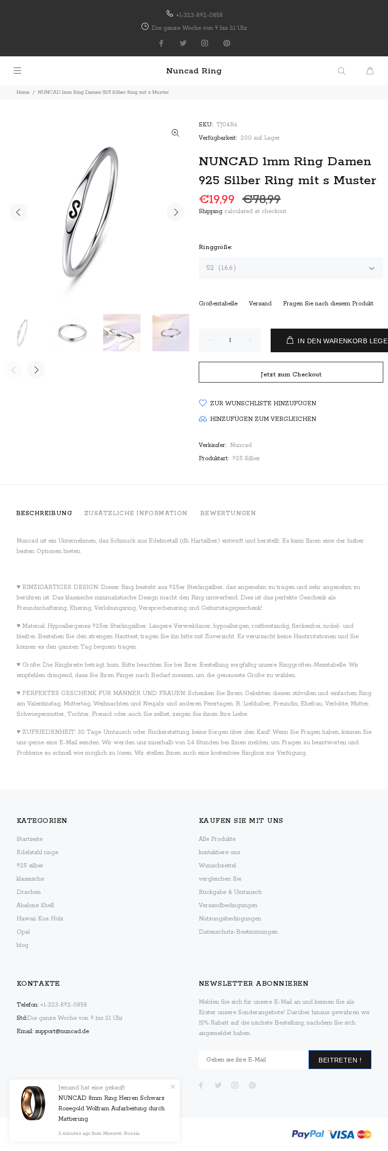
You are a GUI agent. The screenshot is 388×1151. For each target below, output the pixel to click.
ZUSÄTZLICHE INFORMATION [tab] (136, 513)
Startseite (30, 839)
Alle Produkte (217, 839)
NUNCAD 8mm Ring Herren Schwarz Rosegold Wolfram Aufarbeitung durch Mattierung (111, 1109)
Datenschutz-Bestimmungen (238, 932)
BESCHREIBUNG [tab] (44, 513)
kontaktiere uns (219, 852)
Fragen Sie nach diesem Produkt (328, 303)
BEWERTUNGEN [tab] (228, 513)
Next (176, 212)
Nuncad (241, 445)
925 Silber (246, 458)
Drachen (29, 892)
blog (22, 945)
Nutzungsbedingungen (230, 918)
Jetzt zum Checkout (291, 374)
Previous (18, 212)
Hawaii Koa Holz (40, 918)
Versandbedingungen (228, 905)
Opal (23, 932)
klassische (30, 879)
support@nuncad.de (62, 1031)
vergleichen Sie (220, 879)
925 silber (30, 865)
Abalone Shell (35, 905)
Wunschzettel (217, 865)
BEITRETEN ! (340, 1060)
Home (23, 92)
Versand (260, 303)
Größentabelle (218, 303)
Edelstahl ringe (37, 852)
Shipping (210, 211)
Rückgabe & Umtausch (230, 892)
